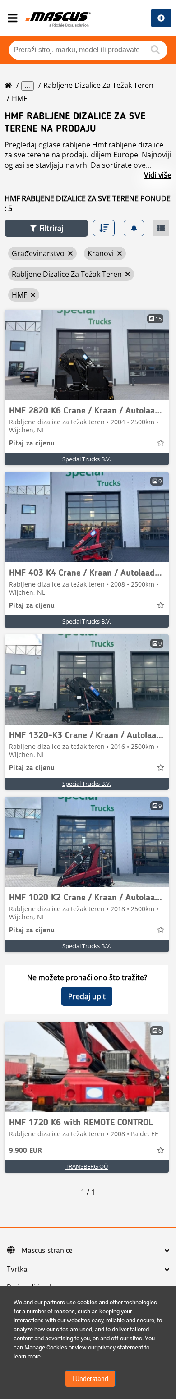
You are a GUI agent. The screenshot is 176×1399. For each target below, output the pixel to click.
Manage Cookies (45, 1347)
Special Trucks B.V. (86, 459)
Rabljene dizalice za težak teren (98, 85)
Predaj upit (87, 996)
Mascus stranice (47, 1251)
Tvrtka (17, 1270)
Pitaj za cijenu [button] (32, 443)
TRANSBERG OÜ (86, 1166)
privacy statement (120, 1347)
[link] (87, 355)
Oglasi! (161, 18)
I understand (90, 1378)
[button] (46, 228)
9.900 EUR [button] (25, 1151)
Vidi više (157, 175)
